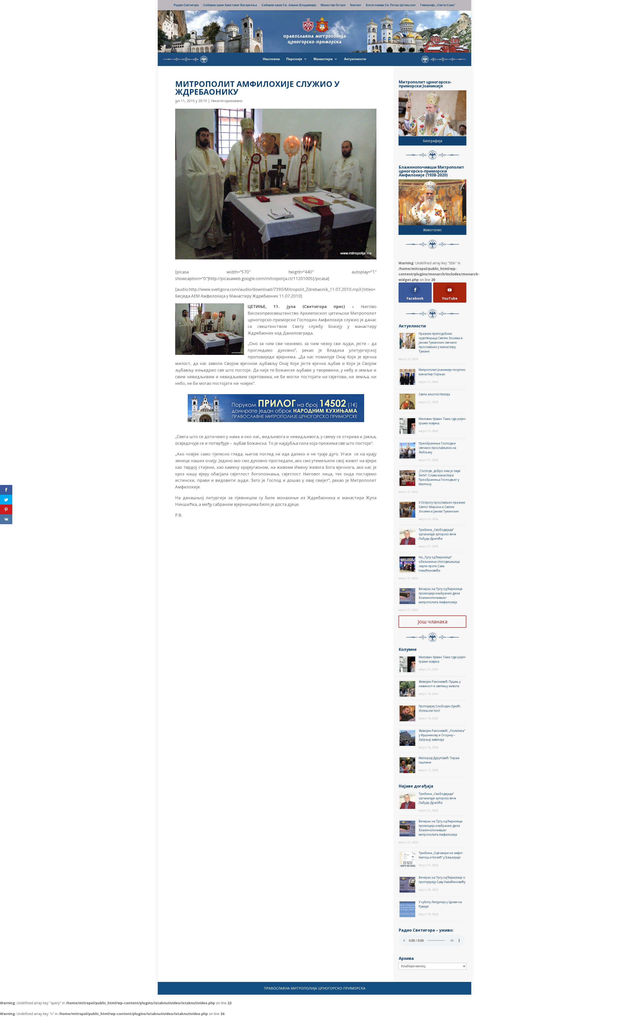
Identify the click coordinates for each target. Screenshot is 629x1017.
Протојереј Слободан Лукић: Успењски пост (439, 708)
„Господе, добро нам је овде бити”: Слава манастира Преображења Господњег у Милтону (439, 477)
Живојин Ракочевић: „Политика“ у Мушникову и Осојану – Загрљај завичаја (442, 735)
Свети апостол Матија (434, 394)
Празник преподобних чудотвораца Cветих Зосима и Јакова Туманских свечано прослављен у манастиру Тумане (441, 342)
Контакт (355, 5)
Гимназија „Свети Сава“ (437, 5)
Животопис (432, 229)
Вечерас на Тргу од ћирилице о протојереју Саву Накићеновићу (442, 879)
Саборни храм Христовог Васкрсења (230, 5)
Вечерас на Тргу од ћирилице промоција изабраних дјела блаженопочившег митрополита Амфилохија (440, 595)
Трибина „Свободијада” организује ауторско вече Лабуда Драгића (437, 534)
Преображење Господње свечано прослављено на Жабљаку (437, 447)
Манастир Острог (333, 5)
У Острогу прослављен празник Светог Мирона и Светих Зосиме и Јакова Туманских (442, 506)
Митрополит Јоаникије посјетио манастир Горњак (442, 372)
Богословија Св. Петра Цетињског (391, 5)
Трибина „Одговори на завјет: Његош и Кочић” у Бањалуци (441, 855)
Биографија (432, 140)
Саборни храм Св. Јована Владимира (288, 5)
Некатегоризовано (227, 100)
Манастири (323, 59)
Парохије (294, 59)
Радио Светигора (186, 5)
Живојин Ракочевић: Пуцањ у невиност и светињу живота (440, 684)
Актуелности (355, 59)
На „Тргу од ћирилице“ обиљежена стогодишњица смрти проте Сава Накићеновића (439, 564)
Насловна (271, 59)
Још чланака (432, 621)
